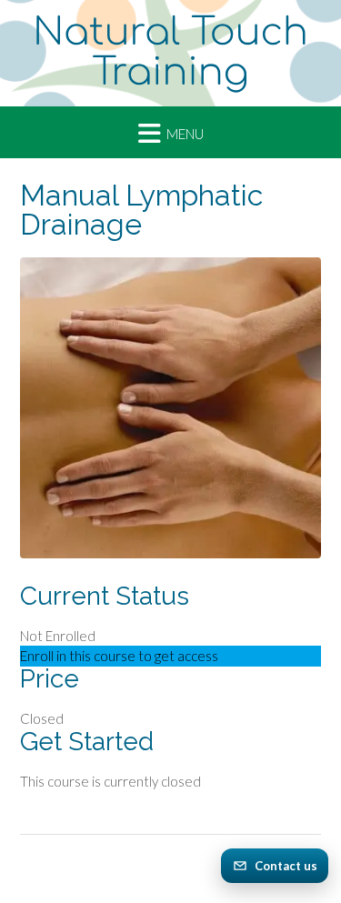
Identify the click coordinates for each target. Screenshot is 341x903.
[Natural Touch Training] (170, 53)
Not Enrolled (57, 635)
